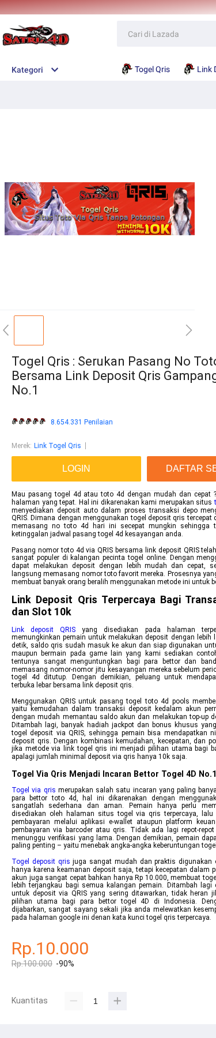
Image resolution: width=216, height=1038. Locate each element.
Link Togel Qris (57, 446)
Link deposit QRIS (43, 630)
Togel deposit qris (41, 862)
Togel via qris (34, 790)
